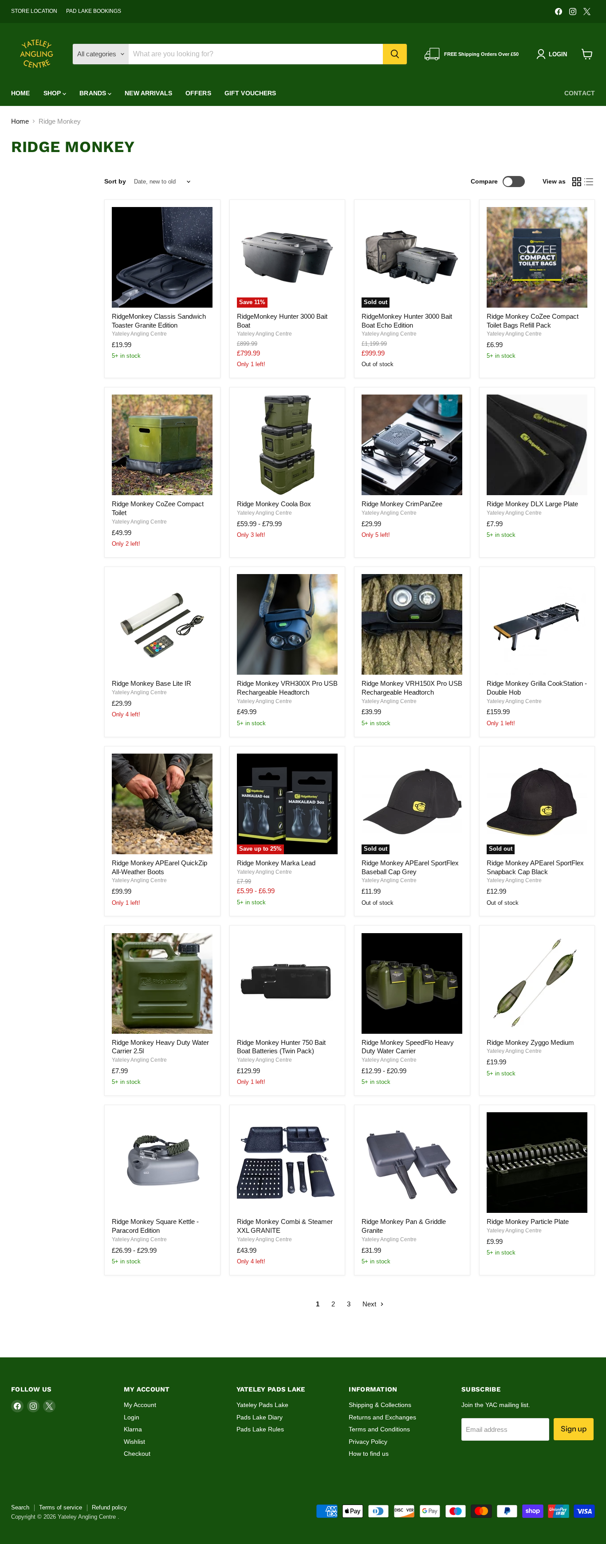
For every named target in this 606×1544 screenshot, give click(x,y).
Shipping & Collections (380, 1404)
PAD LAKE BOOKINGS (93, 11)
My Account (140, 1404)
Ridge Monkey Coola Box (274, 504)
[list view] (589, 182)
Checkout (137, 1453)
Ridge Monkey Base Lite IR (151, 683)
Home (20, 93)
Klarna (133, 1429)
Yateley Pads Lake (262, 1404)
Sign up (573, 1428)
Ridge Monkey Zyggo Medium (530, 1042)
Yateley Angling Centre (139, 334)
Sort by (115, 181)
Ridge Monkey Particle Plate (528, 1221)
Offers (198, 93)
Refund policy (109, 1507)
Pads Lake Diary (259, 1417)
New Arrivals (148, 93)
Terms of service (60, 1507)
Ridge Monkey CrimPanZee (402, 504)
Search (20, 1507)
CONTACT (579, 93)
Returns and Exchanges (382, 1417)
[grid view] (577, 182)
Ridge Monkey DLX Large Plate (532, 504)
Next (370, 1304)
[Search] (395, 54)
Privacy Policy (368, 1441)
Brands (93, 93)
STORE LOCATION (34, 11)
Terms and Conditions (379, 1429)
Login (131, 1417)
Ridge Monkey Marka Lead (276, 863)
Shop (53, 93)
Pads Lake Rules (260, 1429)
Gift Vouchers (250, 93)
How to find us (369, 1453)
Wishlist (134, 1441)
